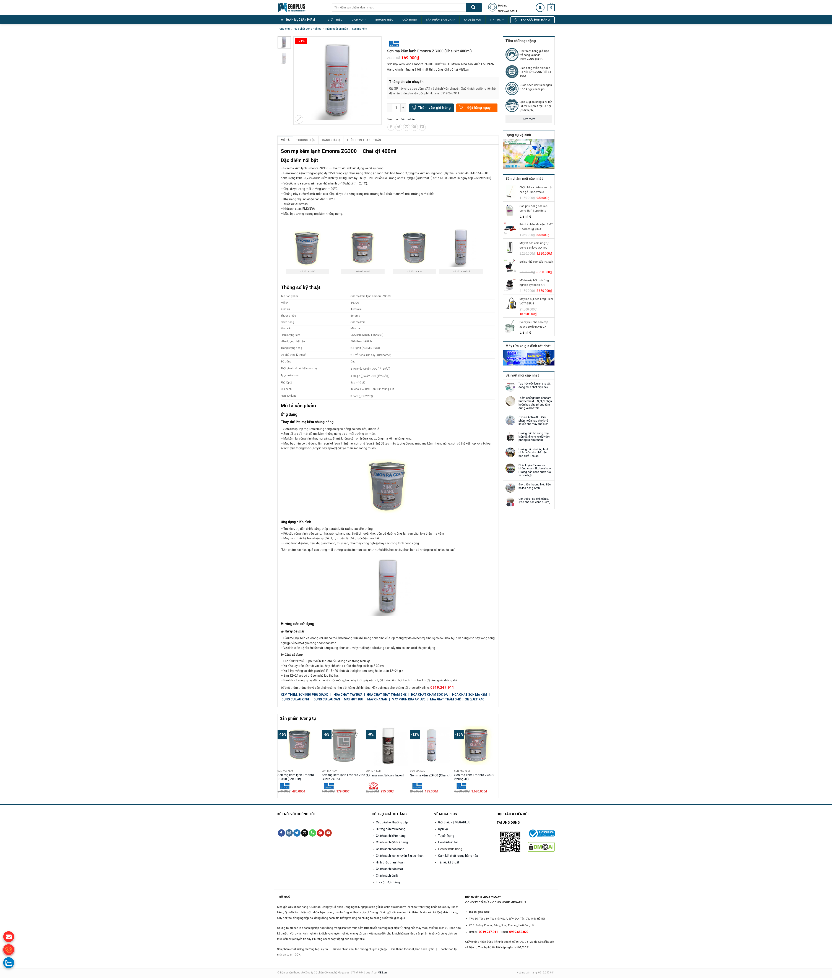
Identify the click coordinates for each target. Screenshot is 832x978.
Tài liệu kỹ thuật (448, 862)
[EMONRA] (394, 43)
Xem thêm (529, 119)
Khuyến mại (472, 19)
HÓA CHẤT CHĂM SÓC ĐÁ (429, 694)
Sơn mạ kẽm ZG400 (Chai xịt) (431, 775)
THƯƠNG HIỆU (383, 19)
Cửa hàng (409, 19)
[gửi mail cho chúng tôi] (8, 936)
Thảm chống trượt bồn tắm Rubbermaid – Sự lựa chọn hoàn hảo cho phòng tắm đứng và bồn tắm (535, 403)
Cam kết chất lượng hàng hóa (458, 855)
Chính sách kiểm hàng (391, 835)
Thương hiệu (305, 140)
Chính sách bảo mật (389, 869)
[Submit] (473, 7)
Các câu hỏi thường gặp (392, 822)
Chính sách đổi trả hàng (392, 842)
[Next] (496, 760)
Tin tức (495, 19)
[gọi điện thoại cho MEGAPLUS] (8, 949)
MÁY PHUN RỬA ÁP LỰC (409, 699)
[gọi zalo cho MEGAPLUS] (8, 962)
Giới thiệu (335, 19)
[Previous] (280, 760)
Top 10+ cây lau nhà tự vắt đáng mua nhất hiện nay (534, 385)
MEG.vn (382, 972)
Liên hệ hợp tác (448, 842)
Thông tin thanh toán (364, 140)
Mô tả (285, 140)
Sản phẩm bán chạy (440, 19)
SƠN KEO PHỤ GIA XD (313, 694)
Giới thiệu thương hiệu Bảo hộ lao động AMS (534, 486)
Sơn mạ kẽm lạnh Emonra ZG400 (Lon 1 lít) (296, 777)
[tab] (285, 140)
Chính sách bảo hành (390, 849)
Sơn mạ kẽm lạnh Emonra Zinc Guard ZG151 (343, 777)
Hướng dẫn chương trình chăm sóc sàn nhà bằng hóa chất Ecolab (533, 452)
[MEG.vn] (301, 7)
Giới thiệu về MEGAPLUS (454, 822)
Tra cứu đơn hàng (388, 882)
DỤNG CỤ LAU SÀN (327, 699)
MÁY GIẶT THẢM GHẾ (445, 699)
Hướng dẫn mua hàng (390, 829)
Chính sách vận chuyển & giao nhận (400, 855)
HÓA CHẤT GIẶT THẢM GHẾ (386, 694)
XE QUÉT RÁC (474, 699)
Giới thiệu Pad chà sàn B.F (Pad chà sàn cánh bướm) (534, 500)
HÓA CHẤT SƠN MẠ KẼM (470, 694)
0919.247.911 (442, 687)
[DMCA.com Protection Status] (541, 847)
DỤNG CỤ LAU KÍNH (295, 699)
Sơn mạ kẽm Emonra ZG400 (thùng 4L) (474, 777)
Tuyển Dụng (446, 835)
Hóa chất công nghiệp (308, 28)
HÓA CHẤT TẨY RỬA (348, 694)
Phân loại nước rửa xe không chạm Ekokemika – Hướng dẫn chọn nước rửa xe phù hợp (534, 470)
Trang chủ (283, 28)
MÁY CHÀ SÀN (377, 699)
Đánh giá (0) (331, 140)
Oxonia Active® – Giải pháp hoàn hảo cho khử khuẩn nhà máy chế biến (533, 420)
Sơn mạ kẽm (359, 28)
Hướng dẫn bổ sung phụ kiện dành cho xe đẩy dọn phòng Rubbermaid (534, 436)
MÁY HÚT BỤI (353, 699)
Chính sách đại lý (387, 875)
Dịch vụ (357, 19)
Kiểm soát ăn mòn (336, 28)
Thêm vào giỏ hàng (434, 108)
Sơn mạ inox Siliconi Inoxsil (385, 775)
